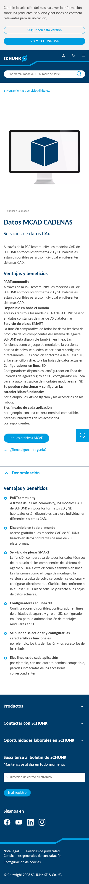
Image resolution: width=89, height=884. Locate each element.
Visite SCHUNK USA (44, 41)
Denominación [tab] (26, 473)
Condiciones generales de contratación (32, 856)
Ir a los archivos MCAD (26, 438)
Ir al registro (17, 793)
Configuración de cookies (22, 862)
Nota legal (11, 851)
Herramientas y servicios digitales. (28, 91)
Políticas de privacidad (43, 851)
